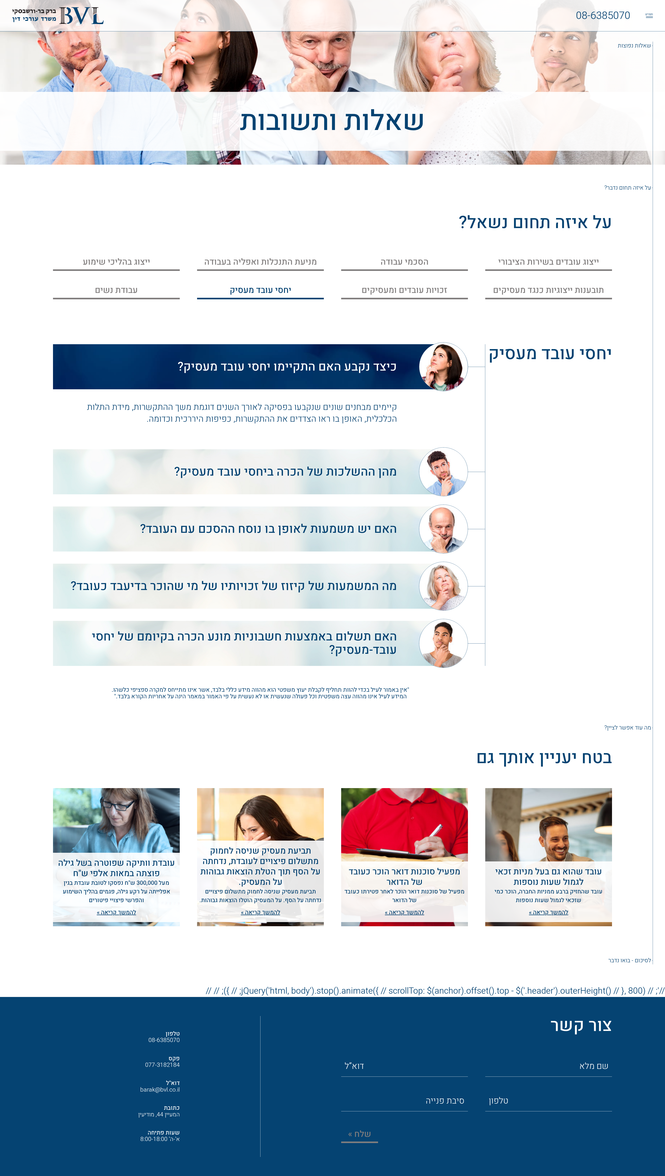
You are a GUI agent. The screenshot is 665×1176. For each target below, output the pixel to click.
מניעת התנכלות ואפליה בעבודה (260, 262)
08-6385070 (603, 15)
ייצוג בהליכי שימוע (116, 262)
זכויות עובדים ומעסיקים (404, 290)
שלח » (359, 1134)
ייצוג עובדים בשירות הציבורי (548, 262)
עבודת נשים (116, 290)
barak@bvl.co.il (160, 1089)
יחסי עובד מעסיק (260, 290)
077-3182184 (162, 1065)
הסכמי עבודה (404, 262)
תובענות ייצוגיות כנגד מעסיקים (548, 290)
